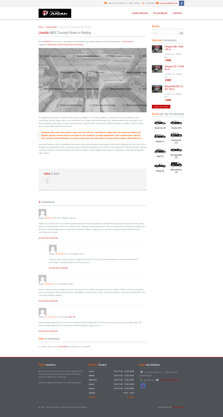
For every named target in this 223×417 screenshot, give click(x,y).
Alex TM (72, 317)
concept (125, 41)
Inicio (41, 27)
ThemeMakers (178, 407)
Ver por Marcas (160, 13)
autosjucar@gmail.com (168, 3)
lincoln (130, 41)
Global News (51, 27)
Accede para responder (48, 238)
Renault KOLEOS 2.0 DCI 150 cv (174, 88)
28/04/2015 (48, 41)
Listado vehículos (140, 13)
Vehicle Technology (76, 45)
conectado (62, 346)
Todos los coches (161, 106)
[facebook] (181, 3)
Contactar (177, 13)
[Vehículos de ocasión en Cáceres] (55, 13)
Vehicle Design (63, 45)
